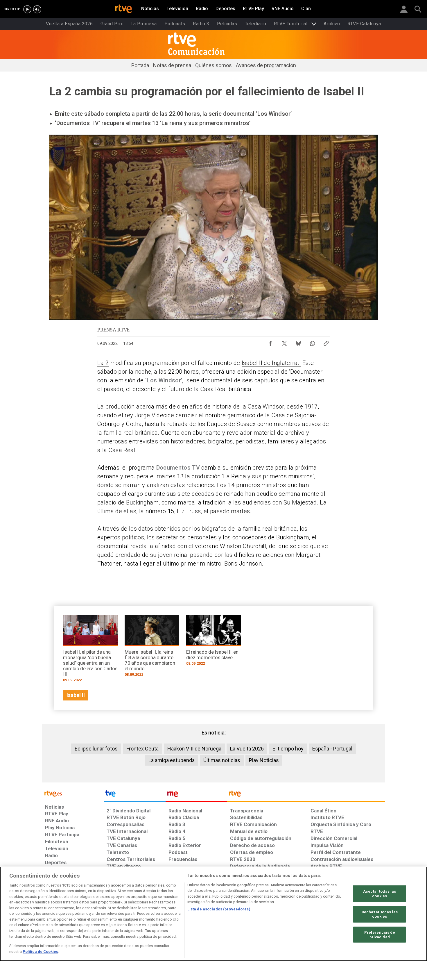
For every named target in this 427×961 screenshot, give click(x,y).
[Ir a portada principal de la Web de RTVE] (73, 793)
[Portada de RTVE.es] (123, 9)
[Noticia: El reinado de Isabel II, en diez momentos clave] (213, 642)
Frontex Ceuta (142, 749)
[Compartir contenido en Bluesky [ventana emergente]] (298, 341)
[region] (213, 913)
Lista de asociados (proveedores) (218, 909)
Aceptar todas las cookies (379, 893)
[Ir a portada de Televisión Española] (134, 795)
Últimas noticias (221, 760)
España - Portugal (332, 749)
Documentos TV (178, 467)
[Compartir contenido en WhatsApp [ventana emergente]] (312, 341)
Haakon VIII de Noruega (194, 749)
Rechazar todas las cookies (380, 914)
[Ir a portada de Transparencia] (306, 795)
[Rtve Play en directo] (27, 9)
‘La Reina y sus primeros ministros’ (268, 476)
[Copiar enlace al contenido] (326, 341)
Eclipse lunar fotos (96, 749)
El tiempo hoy (288, 749)
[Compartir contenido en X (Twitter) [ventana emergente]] (284, 341)
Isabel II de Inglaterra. (271, 362)
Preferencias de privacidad (379, 934)
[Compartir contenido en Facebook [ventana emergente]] (270, 341)
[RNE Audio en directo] (37, 9)
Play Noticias (264, 760)
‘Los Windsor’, (165, 380)
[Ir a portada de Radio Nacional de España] (196, 795)
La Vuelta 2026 (247, 749)
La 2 (103, 362)
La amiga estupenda (171, 760)
